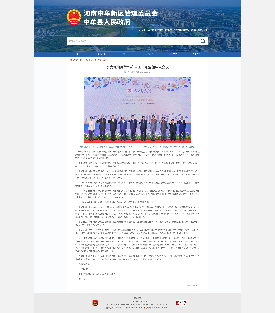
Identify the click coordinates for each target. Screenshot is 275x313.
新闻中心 (89, 60)
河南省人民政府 (146, 30)
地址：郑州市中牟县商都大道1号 (117, 304)
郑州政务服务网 (181, 30)
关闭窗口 (196, 285)
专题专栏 (196, 54)
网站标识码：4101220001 (115, 308)
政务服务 (149, 54)
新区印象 (102, 54)
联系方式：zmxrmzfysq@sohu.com (155, 304)
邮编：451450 (136, 304)
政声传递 (98, 60)
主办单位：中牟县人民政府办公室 (137, 301)
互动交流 (173, 54)
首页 (78, 54)
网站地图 (137, 298)
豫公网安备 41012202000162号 (157, 308)
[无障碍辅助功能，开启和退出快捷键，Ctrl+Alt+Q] (205, 30)
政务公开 (126, 54)
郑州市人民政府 (164, 30)
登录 (200, 30)
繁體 (193, 30)
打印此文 (189, 285)
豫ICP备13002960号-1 (134, 308)
